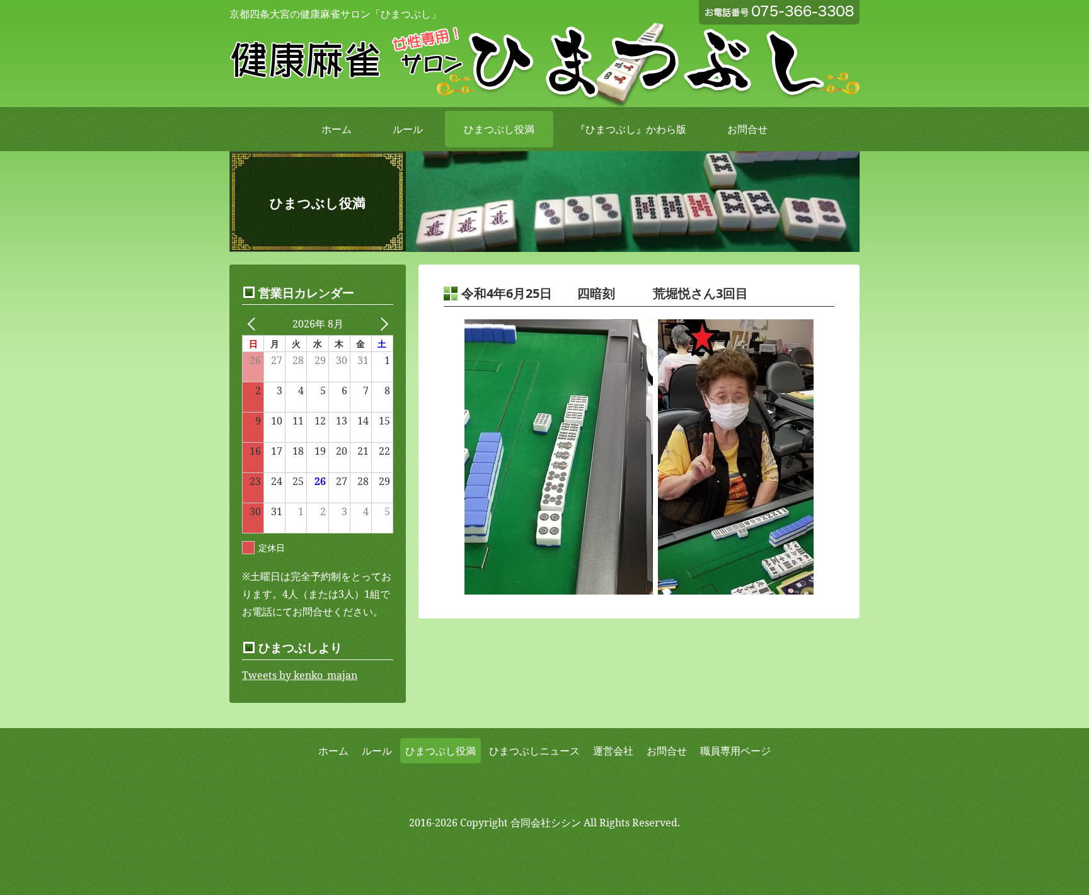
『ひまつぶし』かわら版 (630, 129)
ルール (408, 129)
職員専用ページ (735, 751)
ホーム (336, 129)
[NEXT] (381, 324)
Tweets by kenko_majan (299, 675)
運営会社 (613, 751)
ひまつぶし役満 (499, 129)
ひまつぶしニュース (534, 751)
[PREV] (254, 324)
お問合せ (747, 129)
